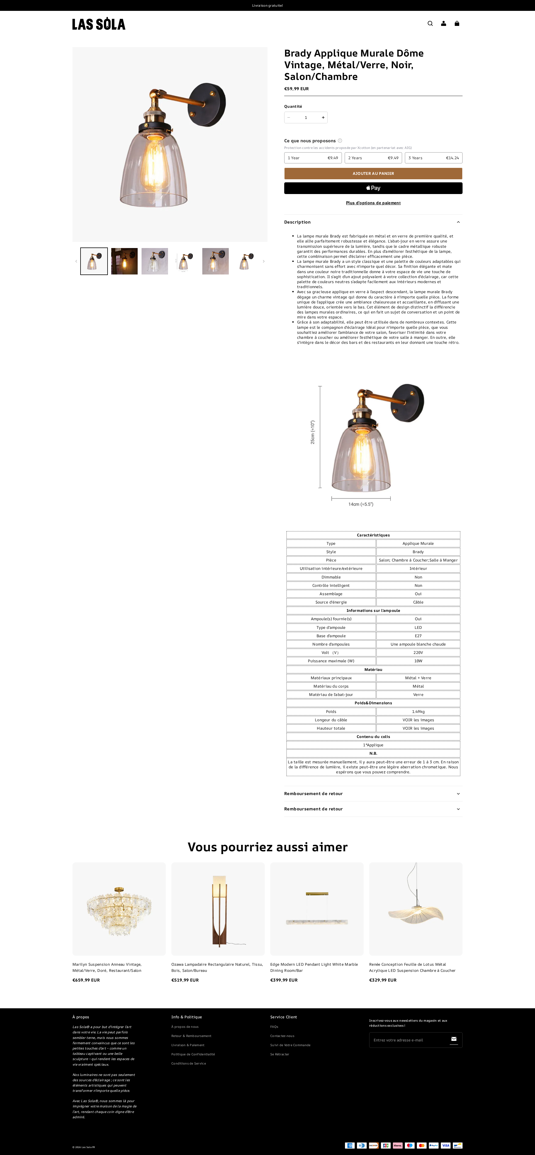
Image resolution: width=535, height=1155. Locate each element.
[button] (430, 23)
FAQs (274, 1026)
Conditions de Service (188, 1063)
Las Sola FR (88, 1147)
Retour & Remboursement (191, 1036)
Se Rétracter (279, 1054)
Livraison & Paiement (188, 1045)
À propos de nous (184, 1026)
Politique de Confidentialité (193, 1054)
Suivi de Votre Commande (290, 1045)
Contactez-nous (282, 1036)
